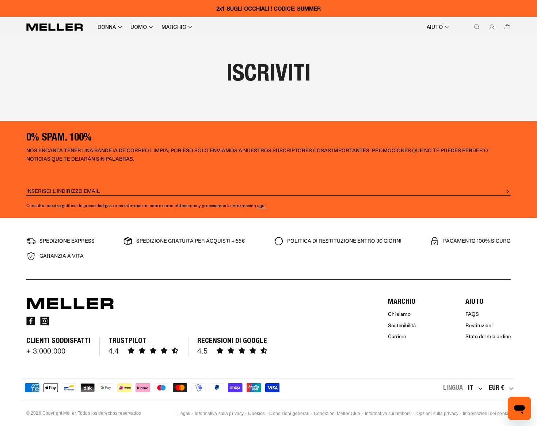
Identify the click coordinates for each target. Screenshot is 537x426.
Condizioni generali (289, 413)
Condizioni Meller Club (337, 413)
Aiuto (435, 27)
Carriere (397, 336)
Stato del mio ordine (488, 336)
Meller (69, 413)
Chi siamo (399, 314)
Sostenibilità (402, 325)
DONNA (107, 27)
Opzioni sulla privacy (437, 413)
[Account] (490, 27)
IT (470, 387)
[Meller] (54, 27)
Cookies (256, 413)
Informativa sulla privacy (219, 413)
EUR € (496, 387)
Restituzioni (478, 325)
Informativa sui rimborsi (388, 413)
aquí (261, 206)
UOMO (138, 27)
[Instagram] (44, 321)
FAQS (472, 314)
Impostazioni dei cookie (487, 413)
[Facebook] (30, 321)
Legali (184, 413)
